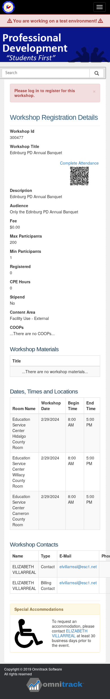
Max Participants (26, 236)
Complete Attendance (79, 163)
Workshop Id (22, 131)
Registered (20, 266)
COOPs (17, 327)
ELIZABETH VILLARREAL (69, 633)
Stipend (17, 297)
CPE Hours (20, 281)
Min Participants (25, 251)
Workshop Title (24, 146)
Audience (19, 205)
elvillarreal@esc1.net (78, 566)
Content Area (22, 312)
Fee (13, 220)
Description (21, 190)
